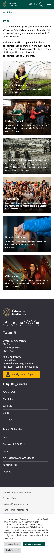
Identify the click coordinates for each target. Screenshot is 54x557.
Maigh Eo (8, 399)
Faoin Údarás (10, 465)
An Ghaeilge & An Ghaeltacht (18, 458)
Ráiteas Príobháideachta (15, 504)
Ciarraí (6, 413)
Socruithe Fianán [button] (13, 544)
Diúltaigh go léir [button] (13, 550)
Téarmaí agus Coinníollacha (17, 492)
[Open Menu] (49, 4)
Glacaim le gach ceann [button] (34, 544)
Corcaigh (7, 419)
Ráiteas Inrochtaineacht (15, 510)
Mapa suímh (9, 498)
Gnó (5, 437)
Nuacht (7, 471)
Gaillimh (7, 406)
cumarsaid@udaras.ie (27, 367)
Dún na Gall (9, 392)
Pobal (6, 451)
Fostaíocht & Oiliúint (14, 444)
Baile (9, 12)
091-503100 (14, 357)
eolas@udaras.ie (24, 363)
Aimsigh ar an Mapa (22, 374)
